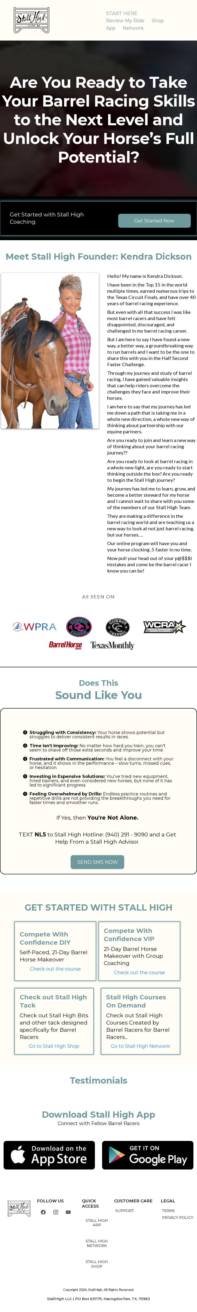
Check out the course (55, 969)
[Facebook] (43, 1212)
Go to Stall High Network (140, 1046)
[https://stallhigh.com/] (31, 20)
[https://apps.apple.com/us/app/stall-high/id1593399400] (49, 1155)
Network (133, 28)
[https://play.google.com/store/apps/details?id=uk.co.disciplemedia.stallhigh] (147, 1155)
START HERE (121, 13)
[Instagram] (55, 1212)
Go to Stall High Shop (54, 1046)
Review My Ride (125, 21)
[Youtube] (68, 1212)
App (111, 28)
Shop (158, 21)
